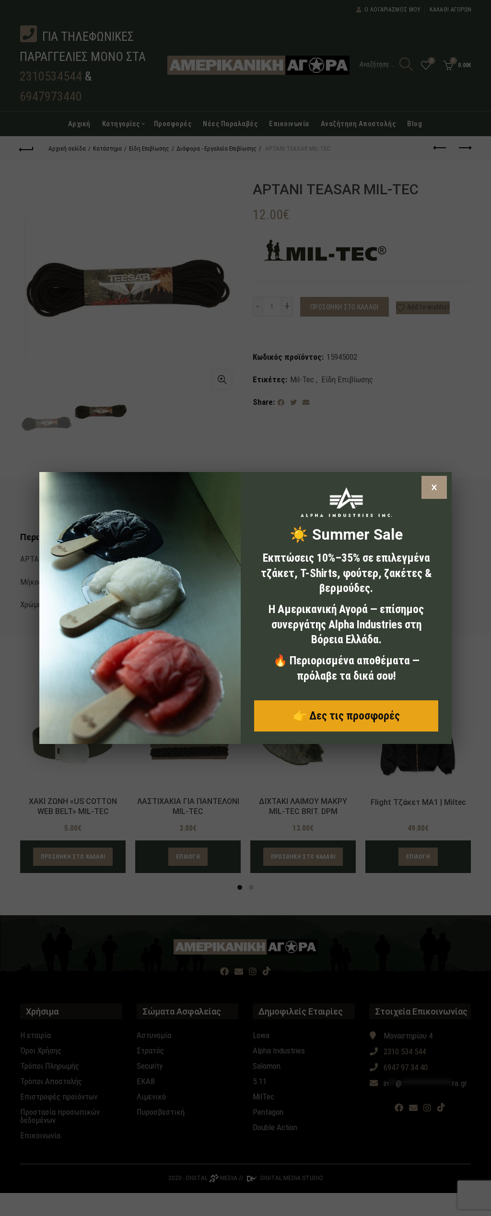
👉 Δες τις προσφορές (346, 715)
